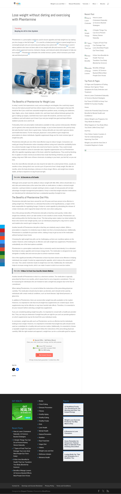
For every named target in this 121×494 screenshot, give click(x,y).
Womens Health (44, 457)
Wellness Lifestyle (45, 454)
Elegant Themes (27, 491)
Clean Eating (43, 404)
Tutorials (85, 4)
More (94, 4)
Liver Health (43, 427)
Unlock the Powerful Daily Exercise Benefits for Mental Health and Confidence (96, 113)
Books (41, 401)
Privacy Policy (49, 486)
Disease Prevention (45, 407)
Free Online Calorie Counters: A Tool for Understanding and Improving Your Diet (95, 136)
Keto (40, 424)
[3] (67, 46)
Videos (41, 447)
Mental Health (43, 431)
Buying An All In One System (26, 31)
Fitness (41, 411)
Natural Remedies (74, 4)
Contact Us (15, 486)
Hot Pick (87, 131)
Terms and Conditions (64, 486)
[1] (35, 41)
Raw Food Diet (44, 441)
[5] (29, 54)
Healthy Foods (44, 421)
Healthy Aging (43, 414)
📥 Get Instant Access (44, 355)
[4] (20, 51)
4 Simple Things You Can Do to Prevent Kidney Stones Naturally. (22, 442)
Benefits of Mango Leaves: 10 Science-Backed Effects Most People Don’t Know (22, 473)
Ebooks (102, 4)
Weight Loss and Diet (57, 4)
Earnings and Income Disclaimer (32, 486)
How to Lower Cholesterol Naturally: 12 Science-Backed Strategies (22, 434)
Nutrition (42, 437)
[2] (57, 44)
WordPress (46, 491)
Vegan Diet (42, 444)
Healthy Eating (44, 417)
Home (87, 107)
